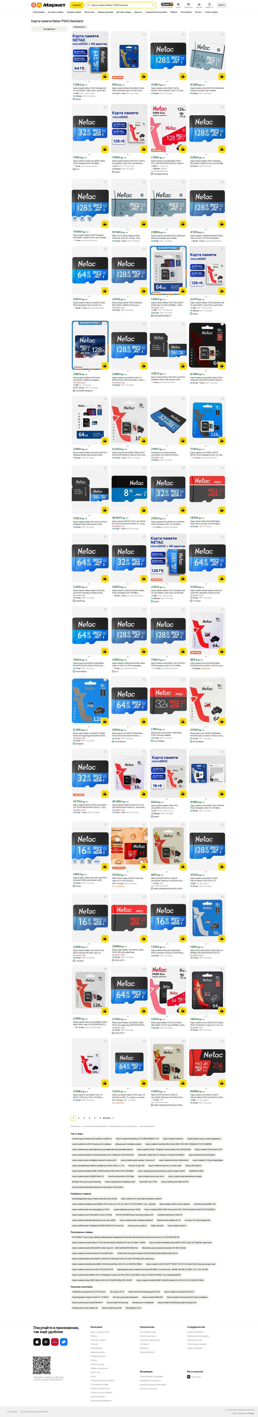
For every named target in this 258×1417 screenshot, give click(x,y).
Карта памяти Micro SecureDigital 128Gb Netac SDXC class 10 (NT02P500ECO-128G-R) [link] (90, 1023)
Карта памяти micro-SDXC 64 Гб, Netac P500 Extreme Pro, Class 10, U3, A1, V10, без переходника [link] (207, 1024)
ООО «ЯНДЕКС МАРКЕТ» (244, 1410)
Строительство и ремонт (101, 1392)
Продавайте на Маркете (150, 1380)
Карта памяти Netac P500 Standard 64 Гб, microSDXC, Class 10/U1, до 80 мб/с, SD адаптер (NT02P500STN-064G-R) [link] (90, 89)
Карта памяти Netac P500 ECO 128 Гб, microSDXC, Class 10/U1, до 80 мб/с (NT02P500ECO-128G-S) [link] (128, 162)
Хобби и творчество (99, 1368)
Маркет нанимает (195, 1348)
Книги (93, 1376)
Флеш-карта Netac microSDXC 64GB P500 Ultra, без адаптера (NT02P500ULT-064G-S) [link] (127, 951)
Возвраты (144, 1348)
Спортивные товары (99, 1384)
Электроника (96, 1348)
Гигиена (94, 1344)
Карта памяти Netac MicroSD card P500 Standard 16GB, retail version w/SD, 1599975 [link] (168, 378)
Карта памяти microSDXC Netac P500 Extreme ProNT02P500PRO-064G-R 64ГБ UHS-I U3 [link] (206, 379)
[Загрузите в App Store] (37, 1345)
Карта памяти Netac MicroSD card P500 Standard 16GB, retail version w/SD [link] (90, 523)
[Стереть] (153, 5)
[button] (80, 27)
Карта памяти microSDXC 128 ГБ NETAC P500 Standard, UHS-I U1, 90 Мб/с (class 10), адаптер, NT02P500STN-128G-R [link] (207, 806)
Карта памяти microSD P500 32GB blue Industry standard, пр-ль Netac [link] (168, 237)
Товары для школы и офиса (102, 1380)
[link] (92, 1139)
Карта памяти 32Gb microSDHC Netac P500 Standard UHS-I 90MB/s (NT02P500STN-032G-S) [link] (89, 162)
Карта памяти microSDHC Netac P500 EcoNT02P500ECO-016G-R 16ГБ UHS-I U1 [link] (129, 453)
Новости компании (195, 1332)
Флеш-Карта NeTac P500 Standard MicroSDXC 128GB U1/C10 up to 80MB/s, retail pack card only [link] (127, 304)
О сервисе (144, 1344)
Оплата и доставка (148, 1336)
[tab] (38, 12)
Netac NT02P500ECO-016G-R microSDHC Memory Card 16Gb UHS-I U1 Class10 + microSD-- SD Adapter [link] (168, 879)
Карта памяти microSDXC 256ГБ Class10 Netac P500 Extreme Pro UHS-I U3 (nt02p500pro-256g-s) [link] (206, 1096)
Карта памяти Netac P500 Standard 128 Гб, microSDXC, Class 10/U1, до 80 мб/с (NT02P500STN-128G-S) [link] (207, 304)
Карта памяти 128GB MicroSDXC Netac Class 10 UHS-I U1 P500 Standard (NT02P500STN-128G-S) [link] (206, 237)
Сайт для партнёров (148, 1389)
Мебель (94, 1336)
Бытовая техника (98, 1340)
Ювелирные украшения (101, 1401)
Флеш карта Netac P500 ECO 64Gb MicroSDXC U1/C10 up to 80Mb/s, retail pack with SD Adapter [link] (167, 1024)
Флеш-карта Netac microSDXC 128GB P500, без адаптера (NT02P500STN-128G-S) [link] (89, 734)
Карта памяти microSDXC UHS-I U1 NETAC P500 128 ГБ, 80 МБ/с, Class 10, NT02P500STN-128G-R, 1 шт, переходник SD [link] (129, 379)
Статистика (12, 1412)
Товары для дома (98, 1356)
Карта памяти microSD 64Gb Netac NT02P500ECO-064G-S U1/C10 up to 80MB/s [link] (206, 664)
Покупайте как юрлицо (150, 1340)
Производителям (194, 1340)
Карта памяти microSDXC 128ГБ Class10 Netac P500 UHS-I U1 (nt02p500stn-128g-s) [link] (204, 879)
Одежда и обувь (98, 1352)
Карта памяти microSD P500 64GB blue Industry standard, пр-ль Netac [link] (207, 89)
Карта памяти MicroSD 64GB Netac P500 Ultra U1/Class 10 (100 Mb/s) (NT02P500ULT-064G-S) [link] (205, 522)
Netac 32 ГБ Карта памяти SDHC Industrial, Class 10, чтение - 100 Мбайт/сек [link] (126, 237)
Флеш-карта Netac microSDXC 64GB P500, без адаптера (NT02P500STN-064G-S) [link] (128, 1024)
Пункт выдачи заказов (197, 1344)
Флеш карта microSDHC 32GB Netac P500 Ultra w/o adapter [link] (166, 734)
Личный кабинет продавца (151, 1376)
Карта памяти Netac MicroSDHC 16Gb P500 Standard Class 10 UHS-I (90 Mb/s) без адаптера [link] (128, 89)
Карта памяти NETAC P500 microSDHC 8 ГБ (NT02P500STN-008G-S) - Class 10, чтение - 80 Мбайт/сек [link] (129, 522)
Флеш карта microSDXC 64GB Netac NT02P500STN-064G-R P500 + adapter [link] (127, 734)
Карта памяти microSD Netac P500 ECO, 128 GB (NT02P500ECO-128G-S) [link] (167, 162)
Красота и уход (97, 1364)
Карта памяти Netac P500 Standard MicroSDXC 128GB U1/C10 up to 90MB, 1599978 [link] (89, 236)
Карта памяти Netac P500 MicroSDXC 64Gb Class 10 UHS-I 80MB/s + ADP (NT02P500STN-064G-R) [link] (167, 304)
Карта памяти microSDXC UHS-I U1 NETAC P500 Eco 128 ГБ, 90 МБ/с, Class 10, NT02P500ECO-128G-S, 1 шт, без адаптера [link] (89, 1096)
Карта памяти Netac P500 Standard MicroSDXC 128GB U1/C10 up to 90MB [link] (206, 162)
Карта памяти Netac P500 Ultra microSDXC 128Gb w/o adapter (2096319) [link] (86, 379)
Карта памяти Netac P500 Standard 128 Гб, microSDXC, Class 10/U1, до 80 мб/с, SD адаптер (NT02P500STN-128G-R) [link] (168, 591)
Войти (221, 5)
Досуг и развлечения (100, 1332)
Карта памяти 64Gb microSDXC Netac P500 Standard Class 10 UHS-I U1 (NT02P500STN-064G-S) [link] (89, 304)
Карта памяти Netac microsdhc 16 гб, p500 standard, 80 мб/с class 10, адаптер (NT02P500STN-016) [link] (88, 951)
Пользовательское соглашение (34, 1412)
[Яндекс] (251, 1413)
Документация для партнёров (153, 1385)
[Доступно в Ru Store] (63, 1345)
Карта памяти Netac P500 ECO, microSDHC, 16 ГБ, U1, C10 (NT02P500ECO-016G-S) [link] (164, 806)
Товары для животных (100, 1388)
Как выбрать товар (148, 1332)
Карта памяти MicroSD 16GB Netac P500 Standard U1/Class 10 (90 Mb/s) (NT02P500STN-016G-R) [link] (167, 951)
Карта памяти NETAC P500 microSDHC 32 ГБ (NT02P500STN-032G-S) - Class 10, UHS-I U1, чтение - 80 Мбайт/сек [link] (90, 806)
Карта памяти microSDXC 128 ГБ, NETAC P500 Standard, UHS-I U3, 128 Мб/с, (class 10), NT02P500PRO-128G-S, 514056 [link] (207, 453)
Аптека (94, 1360)
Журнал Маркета (147, 1352)
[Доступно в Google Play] (46, 1345)
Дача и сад (95, 1372)
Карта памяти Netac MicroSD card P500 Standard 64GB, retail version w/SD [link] (90, 453)
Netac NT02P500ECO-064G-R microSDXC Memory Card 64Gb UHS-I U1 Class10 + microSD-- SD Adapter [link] (168, 1096)
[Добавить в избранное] (105, 35)
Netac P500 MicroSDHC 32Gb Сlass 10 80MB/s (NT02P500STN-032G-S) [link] (206, 951)
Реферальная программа (198, 1336)
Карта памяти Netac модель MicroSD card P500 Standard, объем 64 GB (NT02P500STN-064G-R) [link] (89, 591)
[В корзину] (105, 76)
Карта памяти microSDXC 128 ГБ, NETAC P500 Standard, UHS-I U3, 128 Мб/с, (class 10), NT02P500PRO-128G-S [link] (167, 89)
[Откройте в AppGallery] (55, 1345)
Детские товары (98, 1396)
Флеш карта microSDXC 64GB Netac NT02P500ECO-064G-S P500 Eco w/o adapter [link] (207, 734)
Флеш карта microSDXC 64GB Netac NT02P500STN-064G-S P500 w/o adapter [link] (88, 664)
